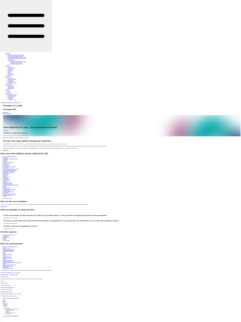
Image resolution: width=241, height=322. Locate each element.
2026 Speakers (11, 85)
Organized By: (7, 308)
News (7, 90)
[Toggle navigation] (26, 26)
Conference (8, 84)
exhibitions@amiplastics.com (6, 291)
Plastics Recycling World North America (16, 55)
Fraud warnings (11, 96)
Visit (7, 65)
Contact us (10, 98)
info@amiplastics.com (14, 316)
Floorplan (10, 69)
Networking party (11, 68)
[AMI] (11, 102)
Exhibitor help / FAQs (12, 82)
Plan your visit (11, 70)
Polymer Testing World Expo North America (17, 58)
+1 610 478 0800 (4, 283)
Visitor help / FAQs (12, 95)
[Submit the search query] (15, 100)
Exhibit (4, 301)
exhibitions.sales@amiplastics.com (7, 287)
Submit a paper (11, 88)
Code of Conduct (16, 272)
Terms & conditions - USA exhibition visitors (9, 274)
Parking (9, 71)
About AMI (5, 305)
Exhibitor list (10, 80)
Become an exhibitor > (7, 113)
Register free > (6, 112)
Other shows (11, 60)
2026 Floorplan (11, 81)
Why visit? (10, 67)
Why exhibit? (10, 78)
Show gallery (10, 75)
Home (4, 300)
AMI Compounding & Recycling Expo (18, 61)
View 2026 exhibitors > (7, 198)
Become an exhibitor (12, 79)
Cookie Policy (10, 272)
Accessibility (10, 73)
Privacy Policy (3, 272)
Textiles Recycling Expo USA (17, 63)
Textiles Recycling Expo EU (16, 62)
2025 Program (11, 87)
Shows (7, 53)
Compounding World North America (15, 56)
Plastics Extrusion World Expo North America (17, 57)
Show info (8, 93)
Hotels (9, 72)
